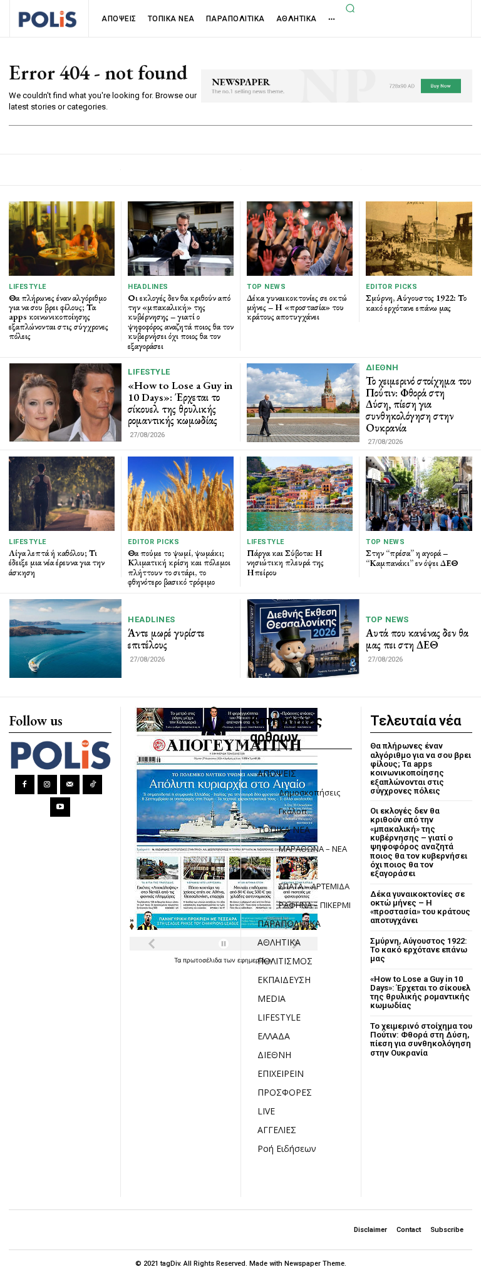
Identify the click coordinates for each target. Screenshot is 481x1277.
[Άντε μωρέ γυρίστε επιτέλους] (65, 638)
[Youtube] (60, 807)
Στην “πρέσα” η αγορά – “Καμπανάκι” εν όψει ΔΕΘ (412, 557)
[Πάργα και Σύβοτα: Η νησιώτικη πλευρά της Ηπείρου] (300, 493)
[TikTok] (92, 784)
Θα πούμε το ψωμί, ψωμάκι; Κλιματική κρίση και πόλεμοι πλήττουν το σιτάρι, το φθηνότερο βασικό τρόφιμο (179, 567)
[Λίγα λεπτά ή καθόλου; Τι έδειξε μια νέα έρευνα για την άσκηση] (62, 493)
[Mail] (70, 784)
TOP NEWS (266, 286)
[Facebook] (24, 784)
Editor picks (391, 286)
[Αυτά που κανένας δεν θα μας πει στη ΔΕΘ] (303, 638)
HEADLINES (148, 286)
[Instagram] (47, 784)
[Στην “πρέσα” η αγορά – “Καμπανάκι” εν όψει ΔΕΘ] (419, 494)
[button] (350, 8)
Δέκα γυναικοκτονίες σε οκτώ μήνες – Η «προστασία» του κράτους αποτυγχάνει (297, 307)
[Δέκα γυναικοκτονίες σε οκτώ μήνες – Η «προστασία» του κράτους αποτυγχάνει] (300, 238)
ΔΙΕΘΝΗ (382, 367)
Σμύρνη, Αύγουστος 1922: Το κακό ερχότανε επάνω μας (416, 302)
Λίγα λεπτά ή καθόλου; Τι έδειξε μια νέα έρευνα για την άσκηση (57, 562)
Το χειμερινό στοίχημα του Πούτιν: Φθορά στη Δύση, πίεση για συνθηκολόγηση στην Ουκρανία (419, 404)
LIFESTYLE (27, 286)
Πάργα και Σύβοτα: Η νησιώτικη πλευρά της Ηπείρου (285, 562)
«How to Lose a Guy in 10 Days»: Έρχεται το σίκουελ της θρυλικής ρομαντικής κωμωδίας (180, 402)
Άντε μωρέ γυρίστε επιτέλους (166, 639)
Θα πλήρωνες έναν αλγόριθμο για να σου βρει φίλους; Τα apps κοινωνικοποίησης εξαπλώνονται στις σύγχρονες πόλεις (58, 317)
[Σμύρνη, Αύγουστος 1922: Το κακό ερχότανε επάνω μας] (419, 238)
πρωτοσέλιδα (203, 960)
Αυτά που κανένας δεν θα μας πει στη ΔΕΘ (417, 639)
